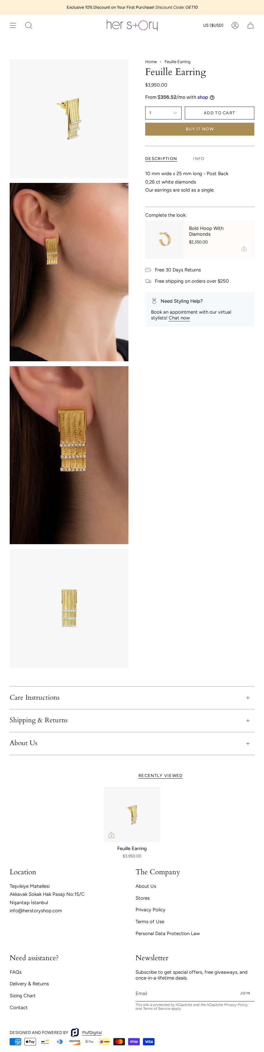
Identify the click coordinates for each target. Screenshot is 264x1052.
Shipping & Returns (39, 720)
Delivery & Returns (29, 984)
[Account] (235, 25)
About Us (23, 743)
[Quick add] (111, 835)
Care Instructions (35, 697)
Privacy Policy (150, 910)
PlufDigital (92, 1032)
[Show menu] (13, 25)
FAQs (16, 972)
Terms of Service (156, 1008)
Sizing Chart (23, 996)
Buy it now (200, 129)
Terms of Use (150, 921)
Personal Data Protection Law (168, 933)
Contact (19, 1007)
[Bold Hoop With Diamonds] (164, 239)
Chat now (179, 318)
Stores (143, 898)
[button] (29, 25)
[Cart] (250, 25)
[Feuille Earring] (132, 815)
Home (151, 61)
